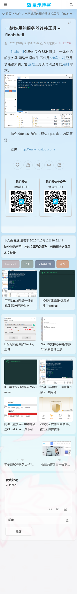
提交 (19, 531)
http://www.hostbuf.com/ (38, 149)
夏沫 (17, 240)
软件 (18, 13)
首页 (8, 13)
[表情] (57, 509)
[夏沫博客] (38, 5)
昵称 (11, 519)
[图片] (65, 509)
